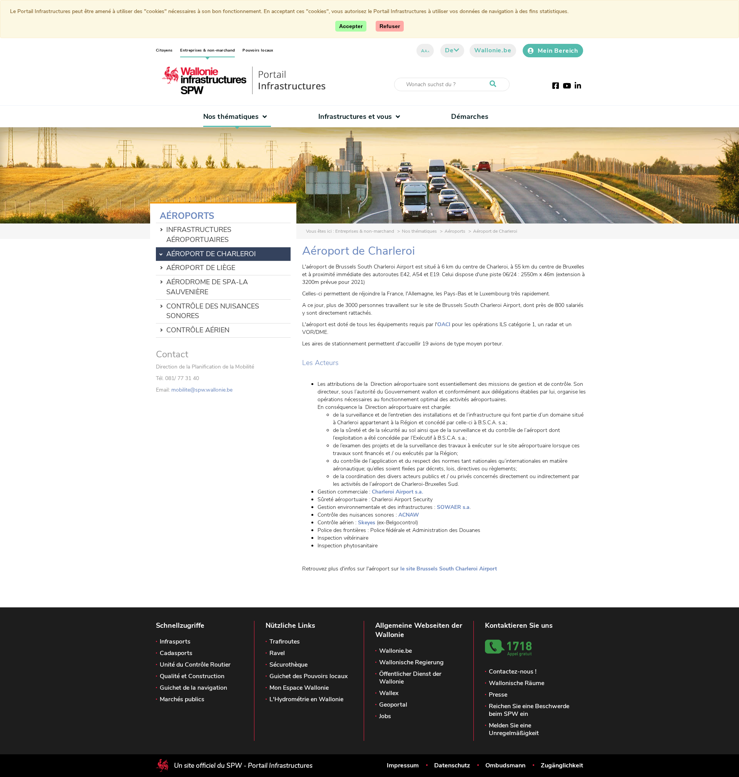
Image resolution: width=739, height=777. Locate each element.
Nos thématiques (231, 116)
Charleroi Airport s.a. (397, 491)
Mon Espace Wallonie (299, 688)
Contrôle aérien (197, 330)
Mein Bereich (558, 51)
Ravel (277, 653)
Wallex (388, 693)
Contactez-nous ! (513, 671)
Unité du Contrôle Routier (195, 665)
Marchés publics (182, 699)
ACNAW (408, 515)
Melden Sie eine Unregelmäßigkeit (514, 729)
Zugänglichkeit (562, 765)
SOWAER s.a (453, 507)
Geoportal (393, 705)
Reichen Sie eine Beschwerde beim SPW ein (529, 710)
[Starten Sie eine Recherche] (494, 84)
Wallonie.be (493, 50)
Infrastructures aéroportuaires (198, 234)
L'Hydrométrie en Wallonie (306, 699)
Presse (498, 695)
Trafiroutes (284, 641)
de (449, 50)
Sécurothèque (288, 665)
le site (448, 568)
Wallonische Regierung (411, 662)
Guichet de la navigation (193, 688)
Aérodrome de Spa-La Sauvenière (207, 287)
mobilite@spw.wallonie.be (201, 390)
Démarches (469, 116)
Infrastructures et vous (355, 116)
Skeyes (366, 522)
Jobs (385, 716)
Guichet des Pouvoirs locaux (308, 676)
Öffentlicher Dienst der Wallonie (410, 677)
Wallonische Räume (516, 683)
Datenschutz (452, 765)
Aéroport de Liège (200, 267)
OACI (443, 324)
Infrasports (175, 641)
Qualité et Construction (192, 676)
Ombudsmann (505, 765)
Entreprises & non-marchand (207, 50)
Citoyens (164, 50)
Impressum (403, 765)
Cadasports (176, 653)
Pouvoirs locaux (257, 50)
